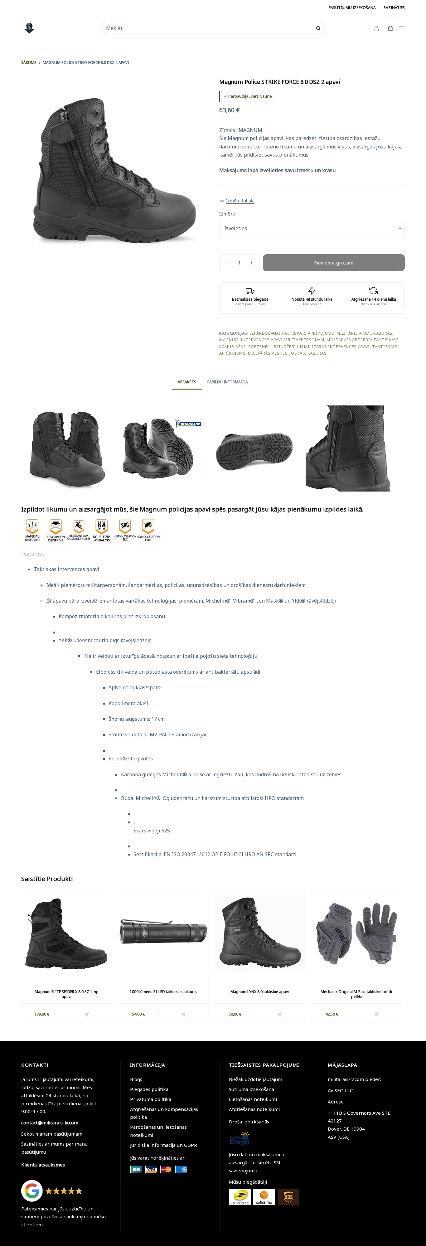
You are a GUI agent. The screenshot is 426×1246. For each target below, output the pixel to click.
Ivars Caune (260, 96)
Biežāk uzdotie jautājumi (256, 1079)
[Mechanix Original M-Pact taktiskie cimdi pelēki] (356, 934)
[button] (237, 201)
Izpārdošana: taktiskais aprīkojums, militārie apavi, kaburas (320, 333)
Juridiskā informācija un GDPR (163, 1145)
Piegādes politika (149, 1089)
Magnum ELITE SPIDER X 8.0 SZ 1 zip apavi (67, 994)
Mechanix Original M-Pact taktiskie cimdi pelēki (356, 994)
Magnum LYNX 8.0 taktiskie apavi (259, 991)
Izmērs (227, 214)
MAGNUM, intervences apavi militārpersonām (271, 339)
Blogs (136, 1079)
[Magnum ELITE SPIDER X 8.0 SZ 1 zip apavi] (66, 934)
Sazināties (394, 7)
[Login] (376, 28)
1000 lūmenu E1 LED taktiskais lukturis (163, 991)
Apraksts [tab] (187, 382)
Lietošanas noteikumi (253, 1099)
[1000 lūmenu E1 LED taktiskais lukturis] (163, 934)
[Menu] (402, 28)
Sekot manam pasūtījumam (51, 1134)
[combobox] (208, 28)
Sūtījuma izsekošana (251, 1089)
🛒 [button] (183, 1014)
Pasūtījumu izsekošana (352, 7)
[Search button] (318, 28)
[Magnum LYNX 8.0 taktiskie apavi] (260, 934)
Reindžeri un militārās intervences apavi (322, 346)
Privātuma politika (150, 1099)
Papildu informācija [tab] (227, 382)
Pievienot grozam (333, 262)
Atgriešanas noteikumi (254, 1109)
